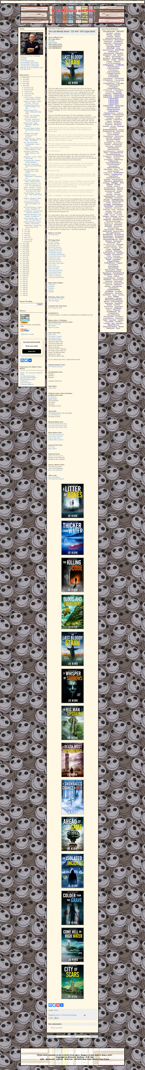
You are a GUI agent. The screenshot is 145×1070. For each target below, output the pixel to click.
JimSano (119, 191)
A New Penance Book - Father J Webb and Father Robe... (32, 112)
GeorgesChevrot (107, 172)
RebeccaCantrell (110, 269)
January (27, 241)
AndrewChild (107, 43)
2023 (24, 84)
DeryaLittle (106, 126)
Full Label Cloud (25, 69)
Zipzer (118, 328)
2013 (24, 259)
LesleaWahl (108, 213)
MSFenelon (108, 218)
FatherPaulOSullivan (113, 149)
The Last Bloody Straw (55, 249)
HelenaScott (108, 181)
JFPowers (117, 184)
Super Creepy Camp (54, 438)
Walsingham (119, 323)
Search (80, 2)
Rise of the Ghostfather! (55, 470)
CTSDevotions (113, 75)
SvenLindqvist (119, 306)
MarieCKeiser (119, 223)
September (27, 93)
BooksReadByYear (118, 58)
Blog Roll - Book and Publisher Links (31, 67)
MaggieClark (107, 219)
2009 (24, 267)
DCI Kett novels (91, 95)
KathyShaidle (119, 206)
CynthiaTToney (117, 119)
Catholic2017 (107, 95)
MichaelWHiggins (108, 236)
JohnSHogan (109, 198)
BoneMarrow (107, 58)
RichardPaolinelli (118, 273)
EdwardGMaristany (108, 136)
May (25, 233)
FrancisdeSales (113, 166)
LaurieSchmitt (120, 209)
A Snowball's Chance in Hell (57, 256)
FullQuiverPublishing (113, 167)
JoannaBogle (109, 194)
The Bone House (53, 234)
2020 (24, 245)
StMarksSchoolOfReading (113, 300)
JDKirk (56, 1010)
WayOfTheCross (113, 325)
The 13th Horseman (54, 415)
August (26, 96)
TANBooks (118, 308)
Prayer (108, 259)
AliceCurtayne (119, 40)
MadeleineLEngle (117, 218)
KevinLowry (106, 209)
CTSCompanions (113, 70)
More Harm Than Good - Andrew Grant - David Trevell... (31, 171)
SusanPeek (116, 305)
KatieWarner (108, 208)
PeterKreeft (108, 251)
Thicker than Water (54, 243)
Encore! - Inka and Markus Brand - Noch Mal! (32, 116)
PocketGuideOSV (117, 254)
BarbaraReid (119, 53)
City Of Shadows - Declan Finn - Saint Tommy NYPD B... (33, 194)
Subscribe (31, 351)
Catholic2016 (117, 93)
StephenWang (109, 303)
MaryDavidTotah (118, 226)
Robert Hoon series (72, 92)
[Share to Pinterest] (57, 1018)
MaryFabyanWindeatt (113, 228)
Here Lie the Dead (53, 267)
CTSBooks (120, 65)
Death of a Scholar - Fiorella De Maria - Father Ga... (32, 102)
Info (62, 2)
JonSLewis (106, 199)
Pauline (109, 249)
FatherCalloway (109, 146)
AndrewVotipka (109, 44)
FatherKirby (118, 146)
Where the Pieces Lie (54, 274)
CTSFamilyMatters (108, 78)
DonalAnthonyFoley (109, 131)
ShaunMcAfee (107, 295)
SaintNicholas (108, 284)
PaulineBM (116, 249)
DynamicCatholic (113, 134)
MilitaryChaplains (108, 238)
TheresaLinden (109, 316)
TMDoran (108, 310)
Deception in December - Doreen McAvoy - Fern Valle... (31, 153)
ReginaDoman (107, 273)
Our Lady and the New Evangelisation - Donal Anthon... (31, 144)
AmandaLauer (108, 41)
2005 (24, 275)
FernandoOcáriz (107, 156)
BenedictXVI (107, 55)
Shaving (114, 295)
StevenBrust (118, 303)
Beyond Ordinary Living (27, 379)
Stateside (51, 292)
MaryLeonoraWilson (109, 229)
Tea (119, 311)
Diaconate (113, 126)
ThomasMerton (119, 318)
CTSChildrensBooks (113, 67)
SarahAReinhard (113, 288)
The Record (23, 381)
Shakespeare (108, 293)
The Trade (51, 447)
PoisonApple (116, 256)
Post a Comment (56, 1028)
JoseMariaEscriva (117, 199)
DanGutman (116, 121)
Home (57, 2)
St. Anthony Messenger (27, 376)
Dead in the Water (53, 327)
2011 (24, 263)
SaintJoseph (118, 281)
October (27, 91)
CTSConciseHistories (113, 72)
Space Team (52, 334)
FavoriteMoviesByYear (113, 154)
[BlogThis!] (51, 1018)
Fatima (106, 153)
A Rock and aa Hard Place (56, 277)
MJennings (114, 216)
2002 (24, 281)
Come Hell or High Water (56, 263)
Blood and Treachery (54, 247)
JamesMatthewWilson (109, 188)
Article (118, 48)
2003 (24, 279)
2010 (24, 265)
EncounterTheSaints (113, 139)
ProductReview (109, 263)
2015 (24, 255)
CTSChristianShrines (113, 68)
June (26, 231)
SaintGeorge (109, 281)
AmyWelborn (118, 41)
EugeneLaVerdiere (118, 143)
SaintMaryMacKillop (119, 283)
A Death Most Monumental (56, 254)
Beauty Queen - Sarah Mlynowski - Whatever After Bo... (31, 124)
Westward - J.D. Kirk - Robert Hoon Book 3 (33, 157)
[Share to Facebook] (55, 1018)
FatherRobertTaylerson (109, 151)
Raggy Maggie (52, 399)
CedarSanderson (109, 113)
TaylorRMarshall (111, 311)
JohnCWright (117, 194)
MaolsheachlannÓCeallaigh (113, 221)
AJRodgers (117, 33)
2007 (24, 271)
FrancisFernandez (113, 164)
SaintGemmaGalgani (118, 279)
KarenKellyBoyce (117, 204)
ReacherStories (113, 268)
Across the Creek (25, 382)
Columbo (117, 118)
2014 (24, 257)
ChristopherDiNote (108, 116)
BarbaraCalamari (109, 53)
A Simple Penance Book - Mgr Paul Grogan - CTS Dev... (32, 106)
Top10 (105, 320)
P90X (119, 246)
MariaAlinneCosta (108, 223)
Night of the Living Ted (55, 456)
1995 (24, 295)
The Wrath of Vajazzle (55, 336)
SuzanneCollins (108, 306)
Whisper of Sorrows (55, 250)
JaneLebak (119, 188)
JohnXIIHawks (118, 197)
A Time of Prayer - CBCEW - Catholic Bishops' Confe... (32, 98)
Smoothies (121, 295)
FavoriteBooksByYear (116, 153)
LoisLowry (112, 214)
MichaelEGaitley (108, 234)
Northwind (51, 284)
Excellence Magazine (27, 384)
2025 (24, 79)
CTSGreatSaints (108, 80)
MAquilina (106, 216)
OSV (118, 243)
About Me (23, 59)
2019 (24, 247)
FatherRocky (120, 151)
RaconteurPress (113, 265)
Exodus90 (108, 144)
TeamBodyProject (113, 313)
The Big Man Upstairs (55, 252)
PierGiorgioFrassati (109, 253)
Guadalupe (107, 179)
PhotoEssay (118, 251)
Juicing (108, 203)
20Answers (120, 31)
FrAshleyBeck (116, 157)
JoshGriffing (106, 201)
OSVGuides (119, 244)
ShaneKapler (118, 293)
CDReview (121, 60)
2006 (24, 273)
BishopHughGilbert (116, 56)
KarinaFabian (108, 206)
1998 (24, 289)
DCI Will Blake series (63, 97)
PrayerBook (117, 259)
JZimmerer (117, 186)
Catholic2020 (119, 97)
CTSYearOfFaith (107, 90)
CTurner (118, 92)
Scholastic (109, 291)
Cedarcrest (120, 113)
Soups (110, 296)
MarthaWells (108, 226)
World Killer (52, 388)
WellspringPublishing (110, 327)
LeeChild (108, 211)
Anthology (118, 45)
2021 (24, 243)
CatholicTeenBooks (113, 109)
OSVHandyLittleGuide (111, 246)
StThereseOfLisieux (117, 301)
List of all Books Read (27, 61)
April (25, 235)
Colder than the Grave (55, 261)
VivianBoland (107, 323)
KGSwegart (107, 204)
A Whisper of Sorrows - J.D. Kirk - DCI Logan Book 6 (32, 184)
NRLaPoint (108, 241)
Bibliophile (120, 55)
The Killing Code (53, 245)
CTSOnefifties (120, 83)
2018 (24, 249)
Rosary (110, 276)
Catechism (108, 93)
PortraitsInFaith (118, 258)
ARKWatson (110, 36)
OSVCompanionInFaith (109, 244)
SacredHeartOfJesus (109, 278)
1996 (24, 293)
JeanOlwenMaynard (109, 189)
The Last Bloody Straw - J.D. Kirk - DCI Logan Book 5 (33, 219)
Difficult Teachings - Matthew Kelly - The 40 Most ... (33, 139)
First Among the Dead (55, 308)
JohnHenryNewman (109, 196)
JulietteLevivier (116, 203)
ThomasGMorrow (108, 318)
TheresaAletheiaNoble (113, 315)
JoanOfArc (117, 193)
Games (116, 169)
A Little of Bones (53, 242)
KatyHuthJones (118, 208)
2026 (24, 77)
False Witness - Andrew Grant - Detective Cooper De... (33, 211)
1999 (24, 287)
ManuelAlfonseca (118, 219)
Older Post (94, 1036)
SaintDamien (107, 279)
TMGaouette (116, 310)
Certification (107, 114)
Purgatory (119, 263)
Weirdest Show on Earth (55, 440)
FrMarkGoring (118, 159)
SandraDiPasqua (117, 286)
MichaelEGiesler (119, 234)
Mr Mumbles (52, 397)
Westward (51, 288)
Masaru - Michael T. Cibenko (32, 187)
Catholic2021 (113, 99)
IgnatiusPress (118, 181)
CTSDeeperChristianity (113, 73)
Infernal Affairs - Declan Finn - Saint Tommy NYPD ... (33, 226)
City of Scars (52, 265)
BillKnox (107, 56)
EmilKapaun (117, 138)
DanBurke (109, 121)
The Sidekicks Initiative (55, 366)
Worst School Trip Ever (55, 436)
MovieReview (119, 238)
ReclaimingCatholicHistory (113, 271)
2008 (24, 269)
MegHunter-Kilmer (118, 231)
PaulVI (121, 248)
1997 (24, 291)
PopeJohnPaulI (108, 258)
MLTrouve (121, 216)
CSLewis (109, 61)
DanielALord (108, 123)
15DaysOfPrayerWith (109, 31)
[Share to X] (53, 1018)
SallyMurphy (107, 286)
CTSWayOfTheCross (113, 88)
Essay (118, 141)
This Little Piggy (53, 300)
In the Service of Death (55, 270)
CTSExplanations (113, 76)
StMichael (106, 301)
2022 (24, 86)
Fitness (109, 158)
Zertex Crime (52, 42)
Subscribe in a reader (27, 334)
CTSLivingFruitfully (119, 80)
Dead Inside (52, 325)
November (27, 89)
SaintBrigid (120, 278)
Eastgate (50, 290)
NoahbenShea (111, 243)
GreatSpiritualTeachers (113, 178)
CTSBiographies (108, 65)
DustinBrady (116, 133)
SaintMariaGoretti (107, 283)
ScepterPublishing (113, 289)
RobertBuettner (108, 274)
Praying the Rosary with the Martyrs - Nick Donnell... (32, 222)
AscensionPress (108, 50)
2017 (24, 251)
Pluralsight (108, 254)
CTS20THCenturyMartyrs (113, 63)
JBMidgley (114, 183)
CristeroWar (108, 119)
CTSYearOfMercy (118, 90)
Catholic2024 (113, 104)
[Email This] (49, 1018)
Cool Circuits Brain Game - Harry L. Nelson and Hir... (32, 181)
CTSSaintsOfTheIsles (113, 85)
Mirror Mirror (52, 448)
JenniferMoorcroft (110, 191)
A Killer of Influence (54, 276)
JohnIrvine (120, 196)
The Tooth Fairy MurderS (56, 479)
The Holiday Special (54, 338)
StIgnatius (119, 298)
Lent (114, 211)
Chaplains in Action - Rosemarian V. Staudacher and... (33, 176)
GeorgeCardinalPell (113, 171)
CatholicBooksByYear (113, 107)
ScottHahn (118, 291)
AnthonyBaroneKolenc (113, 46)
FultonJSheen (108, 169)
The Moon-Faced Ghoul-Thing (57, 427)
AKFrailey (109, 35)
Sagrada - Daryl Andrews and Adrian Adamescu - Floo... (33, 148)
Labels (73, 2)
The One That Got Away (55, 299)
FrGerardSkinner (108, 159)
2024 (24, 81)
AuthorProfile (119, 50)
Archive (87, 2)
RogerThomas (118, 274)
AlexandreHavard (108, 40)
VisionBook (118, 321)
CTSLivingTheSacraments (113, 81)
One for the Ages (53, 268)
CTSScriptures (113, 86)
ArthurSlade (110, 48)
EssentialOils (108, 143)
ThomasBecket (119, 316)
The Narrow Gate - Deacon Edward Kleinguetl (32, 161)
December (27, 88)
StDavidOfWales (110, 298)
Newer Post (51, 1036)
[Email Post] (84, 1015)
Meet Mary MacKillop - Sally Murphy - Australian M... (32, 215)
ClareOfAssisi (119, 116)
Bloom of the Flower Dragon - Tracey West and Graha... (33, 190)
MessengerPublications (113, 233)
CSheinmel (116, 61)
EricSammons (111, 141)
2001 (24, 283)
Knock (113, 209)
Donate (67, 2)
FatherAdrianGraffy (117, 144)
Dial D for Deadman (54, 324)
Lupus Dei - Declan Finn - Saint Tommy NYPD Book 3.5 (32, 165)
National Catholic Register (28, 377)
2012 (24, 261)
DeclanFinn (118, 124)
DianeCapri (120, 126)
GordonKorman (116, 174)
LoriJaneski (119, 214)
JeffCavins (120, 189)
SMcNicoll (116, 276)
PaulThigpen (114, 247)
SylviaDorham (109, 308)
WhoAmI (121, 327)
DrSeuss (109, 133)
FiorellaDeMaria (118, 156)
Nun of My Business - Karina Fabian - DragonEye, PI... (33, 208)
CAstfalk (113, 60)
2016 (24, 253)
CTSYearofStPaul (109, 91)
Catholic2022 (113, 100)
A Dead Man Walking (54, 272)
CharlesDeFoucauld (118, 114)
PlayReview (120, 253)
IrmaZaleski (106, 183)
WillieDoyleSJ (111, 328)
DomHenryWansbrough (110, 129)
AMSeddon (117, 35)
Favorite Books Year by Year (29, 62)
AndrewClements (118, 43)
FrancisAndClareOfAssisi (113, 163)
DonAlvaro (121, 129)
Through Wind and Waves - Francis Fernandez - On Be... (32, 203)
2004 (24, 277)
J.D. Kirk (51, 41)
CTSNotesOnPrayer (108, 83)
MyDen (121, 239)
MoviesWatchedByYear (110, 239)
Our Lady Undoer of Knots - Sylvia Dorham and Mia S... (32, 129)
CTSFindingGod (119, 78)
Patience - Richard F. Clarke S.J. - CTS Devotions (32, 199)
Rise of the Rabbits (54, 477)
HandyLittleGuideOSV (117, 179)
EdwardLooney (119, 136)
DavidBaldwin (118, 123)
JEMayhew (109, 184)
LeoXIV (119, 211)
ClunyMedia (109, 118)
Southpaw (51, 286)
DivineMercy (113, 128)
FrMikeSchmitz (113, 161)
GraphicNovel (113, 176)
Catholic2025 (108, 106)
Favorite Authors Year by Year (29, 64)
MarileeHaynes (109, 224)
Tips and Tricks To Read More (29, 66)
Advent (117, 36)
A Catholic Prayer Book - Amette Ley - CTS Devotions (31, 135)
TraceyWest (112, 320)
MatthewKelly (107, 231)
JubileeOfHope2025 (118, 201)
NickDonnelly (117, 241)
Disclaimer (23, 57)
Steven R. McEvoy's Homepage (30, 56)
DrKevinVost (120, 131)
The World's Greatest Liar (56, 434)
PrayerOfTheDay (113, 261)
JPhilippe (109, 186)
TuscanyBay (109, 321)
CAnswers (106, 60)
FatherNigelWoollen (113, 148)
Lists (106, 214)
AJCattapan (109, 33)
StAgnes (116, 296)
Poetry (109, 256)
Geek (121, 169)
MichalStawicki (119, 236)
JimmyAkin (109, 192)
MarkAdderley (118, 224)
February (27, 239)
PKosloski (107, 248)
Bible (114, 55)
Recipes (119, 269)
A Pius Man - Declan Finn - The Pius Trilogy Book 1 (32, 120)
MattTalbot (119, 229)
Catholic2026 (119, 106)
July (25, 229)
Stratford (109, 305)
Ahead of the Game (54, 258)
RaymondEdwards (113, 266)
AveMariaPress (113, 51)
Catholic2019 (107, 97)
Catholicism (113, 111)
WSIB (113, 323)
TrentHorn (121, 320)
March (26, 237)
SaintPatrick (117, 284)
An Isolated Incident (54, 259)
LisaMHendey (118, 213)
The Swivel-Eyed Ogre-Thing (57, 425)
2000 (24, 285)
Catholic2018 (119, 95)
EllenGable (109, 138)
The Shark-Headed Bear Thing (57, 424)
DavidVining (108, 124)
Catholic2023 (113, 102)
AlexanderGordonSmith (113, 38)
